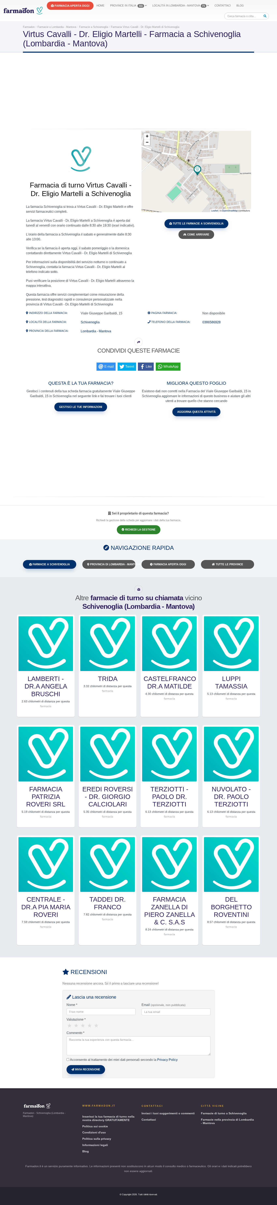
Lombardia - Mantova (96, 331)
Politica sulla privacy (96, 1138)
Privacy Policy (167, 1059)
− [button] (147, 142)
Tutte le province (229, 564)
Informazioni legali (95, 1145)
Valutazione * (76, 1019)
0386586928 (211, 322)
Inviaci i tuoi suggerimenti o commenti (168, 1113)
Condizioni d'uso (94, 1132)
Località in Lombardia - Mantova (178, 5)
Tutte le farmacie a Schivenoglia (197, 223)
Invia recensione (87, 1069)
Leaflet (214, 210)
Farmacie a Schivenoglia (51, 564)
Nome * (72, 1005)
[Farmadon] (23, 10)
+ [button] (147, 136)
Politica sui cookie (95, 1126)
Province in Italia (126, 5)
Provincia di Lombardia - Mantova (112, 564)
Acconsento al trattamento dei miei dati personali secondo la (124, 1059)
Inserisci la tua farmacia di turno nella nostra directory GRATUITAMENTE (108, 1118)
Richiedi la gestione (140, 529)
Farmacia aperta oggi (71, 5)
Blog (240, 5)
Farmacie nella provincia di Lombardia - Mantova (227, 1121)
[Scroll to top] (270, 1200)
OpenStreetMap (230, 210)
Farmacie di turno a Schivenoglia (224, 1113)
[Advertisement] (138, 91)
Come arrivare (197, 234)
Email (164, 1005)
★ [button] (69, 1025)
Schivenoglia (90, 322)
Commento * (75, 1033)
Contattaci (223, 5)
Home (100, 5)
